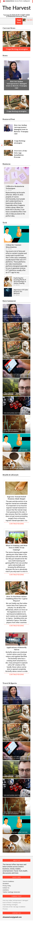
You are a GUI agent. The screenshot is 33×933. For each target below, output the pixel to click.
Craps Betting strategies (16, 114)
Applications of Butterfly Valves (17, 651)
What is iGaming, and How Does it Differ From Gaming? (16, 550)
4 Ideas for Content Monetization (13, 248)
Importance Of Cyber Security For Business (21, 293)
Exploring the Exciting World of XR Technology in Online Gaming (20, 282)
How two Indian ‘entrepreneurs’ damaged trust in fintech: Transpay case (16, 87)
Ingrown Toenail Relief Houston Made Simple (16, 500)
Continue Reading (16, 526)
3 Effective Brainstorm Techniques (15, 190)
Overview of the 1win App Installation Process (16, 50)
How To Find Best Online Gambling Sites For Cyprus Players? (16, 601)
